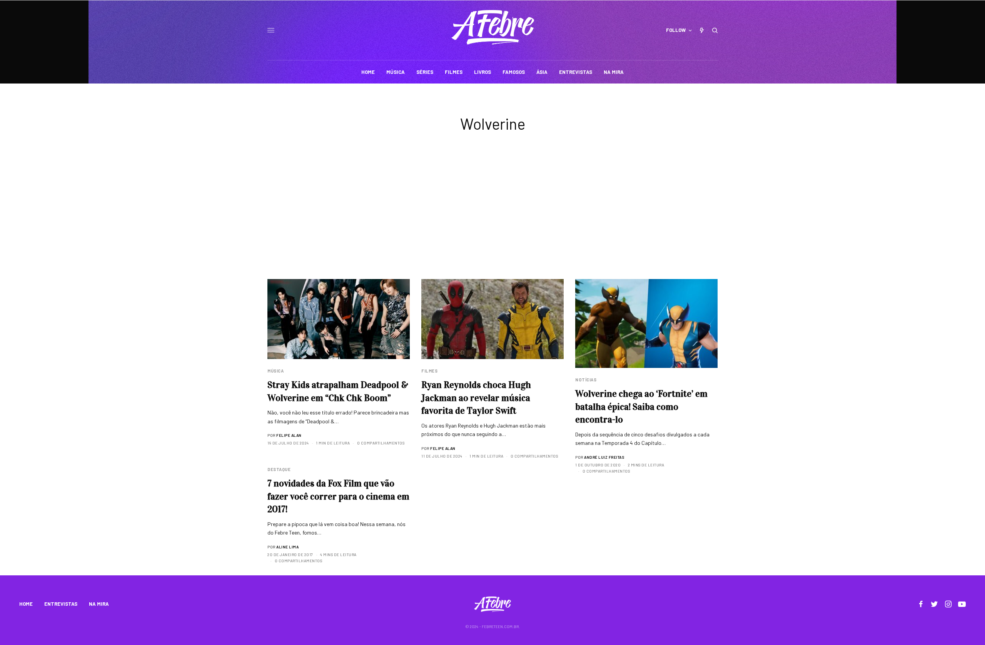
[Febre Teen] (492, 27)
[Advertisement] (492, 221)
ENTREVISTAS (60, 604)
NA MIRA (99, 604)
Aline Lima (287, 547)
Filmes (429, 370)
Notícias (585, 379)
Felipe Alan (289, 435)
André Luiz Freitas (604, 457)
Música (275, 370)
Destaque (278, 469)
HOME (26, 604)
